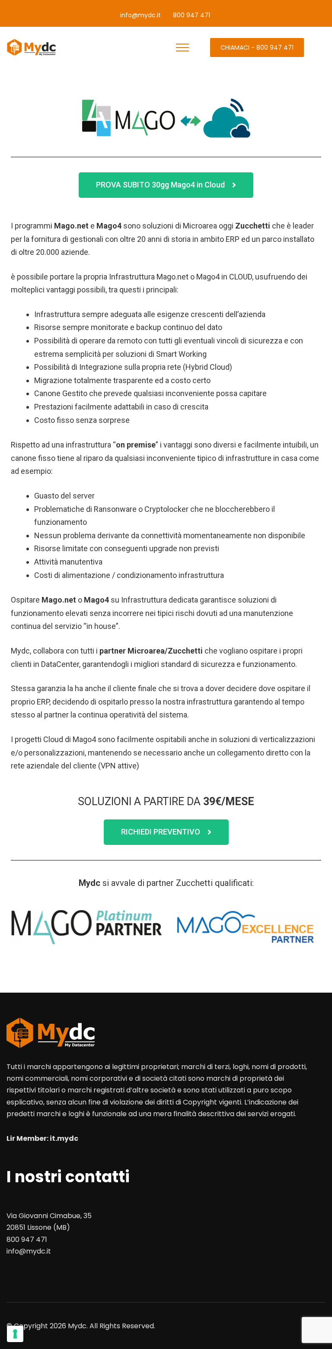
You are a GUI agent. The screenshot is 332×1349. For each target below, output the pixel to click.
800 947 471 (191, 15)
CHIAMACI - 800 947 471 (257, 47)
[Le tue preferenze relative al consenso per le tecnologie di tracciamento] (15, 1334)
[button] (166, 185)
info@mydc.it (140, 15)
